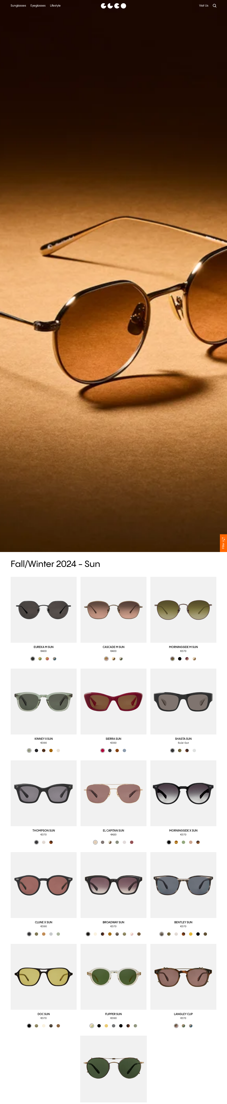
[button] (33, 659)
